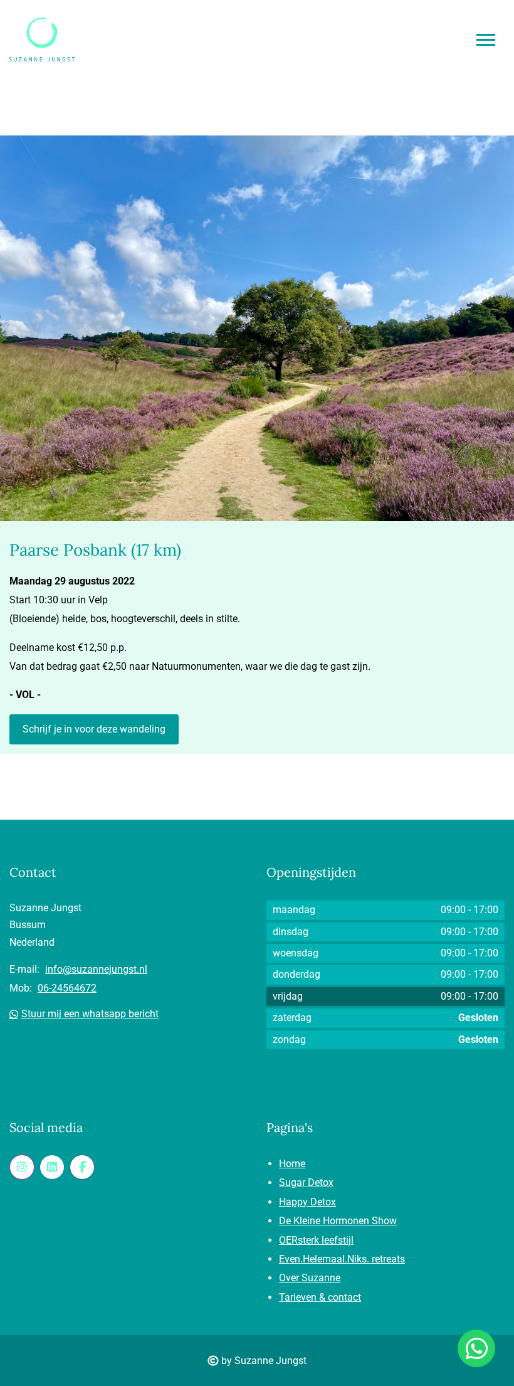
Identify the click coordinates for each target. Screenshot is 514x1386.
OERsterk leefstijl (316, 1240)
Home (292, 1164)
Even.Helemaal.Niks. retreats (342, 1259)
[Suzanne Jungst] (52, 1167)
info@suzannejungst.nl (96, 969)
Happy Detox (307, 1202)
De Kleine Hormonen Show (338, 1221)
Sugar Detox (306, 1182)
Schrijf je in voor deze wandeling (94, 729)
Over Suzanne (309, 1278)
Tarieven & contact (320, 1297)
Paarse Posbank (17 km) (95, 549)
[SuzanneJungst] (21, 1167)
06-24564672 (67, 988)
